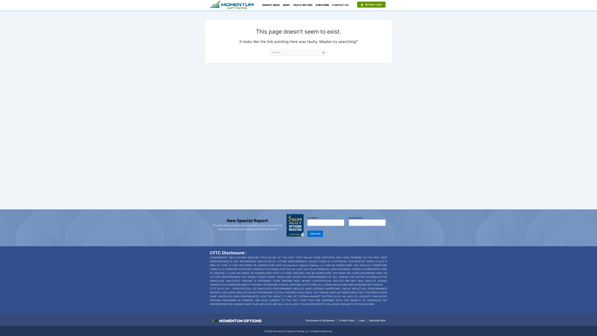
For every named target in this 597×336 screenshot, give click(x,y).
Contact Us (340, 5)
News (286, 5)
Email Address (356, 218)
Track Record (302, 5)
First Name (313, 218)
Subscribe (322, 5)
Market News (271, 5)
